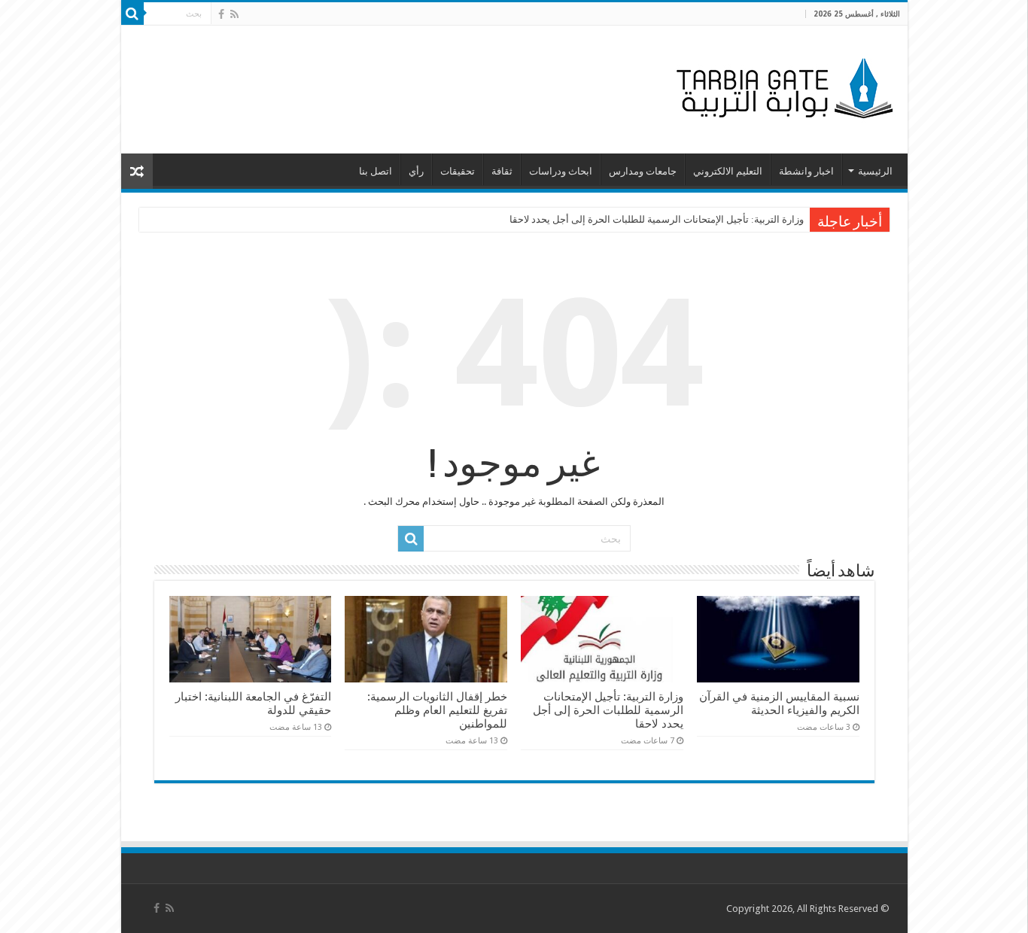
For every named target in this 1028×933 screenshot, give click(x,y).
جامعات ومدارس (643, 171)
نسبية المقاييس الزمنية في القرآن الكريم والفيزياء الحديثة (779, 703)
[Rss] (234, 14)
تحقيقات (457, 171)
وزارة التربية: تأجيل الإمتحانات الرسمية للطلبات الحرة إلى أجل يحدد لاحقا (656, 219)
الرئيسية (875, 171)
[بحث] (132, 13)
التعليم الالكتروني (727, 171)
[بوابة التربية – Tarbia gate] (782, 86)
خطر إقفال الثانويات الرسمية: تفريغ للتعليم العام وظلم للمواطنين (437, 710)
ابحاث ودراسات (560, 171)
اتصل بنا (375, 171)
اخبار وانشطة (806, 171)
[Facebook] (221, 14)
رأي (416, 171)
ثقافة (501, 171)
